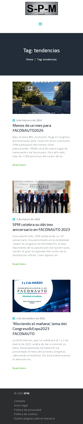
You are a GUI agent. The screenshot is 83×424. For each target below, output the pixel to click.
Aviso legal (21, 405)
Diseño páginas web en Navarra (34, 418)
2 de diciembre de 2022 (30, 318)
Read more (19, 165)
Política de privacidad (27, 410)
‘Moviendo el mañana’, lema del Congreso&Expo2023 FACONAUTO (40, 328)
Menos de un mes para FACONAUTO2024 (32, 128)
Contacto (19, 401)
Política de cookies (26, 414)
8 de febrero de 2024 (29, 120)
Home (29, 59)
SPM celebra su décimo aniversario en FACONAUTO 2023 (41, 227)
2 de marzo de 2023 (28, 219)
